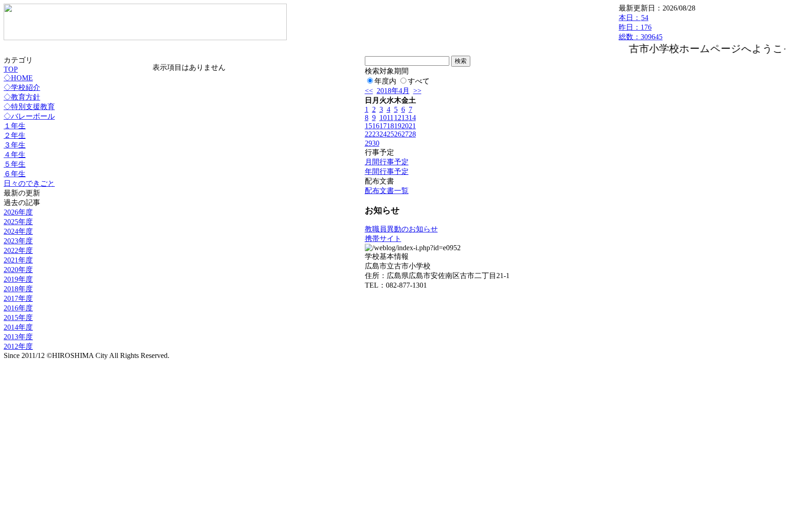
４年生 (15, 154)
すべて (419, 81)
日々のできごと (29, 183)
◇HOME (18, 78)
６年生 (15, 174)
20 (405, 126)
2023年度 (18, 241)
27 (405, 134)
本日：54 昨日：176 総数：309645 (641, 27)
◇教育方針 (22, 97)
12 (397, 117)
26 (397, 134)
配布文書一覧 (387, 191)
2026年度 (18, 212)
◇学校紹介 (22, 87)
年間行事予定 (387, 171)
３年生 (15, 145)
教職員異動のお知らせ (401, 229)
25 (390, 134)
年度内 (385, 81)
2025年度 (18, 222)
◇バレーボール (29, 116)
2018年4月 (393, 91)
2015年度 (18, 317)
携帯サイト (383, 238)
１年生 (15, 126)
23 (375, 134)
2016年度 (18, 308)
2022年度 (18, 250)
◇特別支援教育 (29, 106)
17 (383, 126)
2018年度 (18, 289)
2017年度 (18, 298)
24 (383, 134)
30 (375, 143)
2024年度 (18, 231)
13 (405, 117)
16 (375, 126)
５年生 (15, 164)
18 (390, 126)
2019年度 (18, 279)
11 (390, 117)
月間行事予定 (387, 162)
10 (383, 117)
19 (397, 126)
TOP (11, 69)
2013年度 (18, 337)
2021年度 (18, 260)
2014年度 (18, 327)
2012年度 (18, 346)
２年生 (15, 135)
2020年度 (18, 269)
